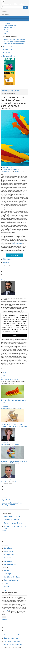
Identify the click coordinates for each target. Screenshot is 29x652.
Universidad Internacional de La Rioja (9, 310)
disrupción (5, 261)
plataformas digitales (7, 259)
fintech (4, 258)
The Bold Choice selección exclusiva (14, 41)
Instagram (5, 373)
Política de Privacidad (12, 641)
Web (4, 375)
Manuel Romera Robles (7, 480)
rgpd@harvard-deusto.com (13, 610)
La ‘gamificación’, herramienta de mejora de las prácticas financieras (14, 425)
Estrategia (7, 23)
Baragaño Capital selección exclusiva (14, 39)
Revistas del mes (9, 56)
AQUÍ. (16, 331)
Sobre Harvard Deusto (12, 516)
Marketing (7, 570)
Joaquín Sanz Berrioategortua (11, 169)
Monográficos (8, 49)
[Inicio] (14, 4)
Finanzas (6, 29)
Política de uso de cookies (13, 644)
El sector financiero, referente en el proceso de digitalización (14, 462)
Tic (5, 33)
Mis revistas (8, 561)
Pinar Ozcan (4, 406)
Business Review (5, 171)
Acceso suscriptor (5, 14)
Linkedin (5, 371)
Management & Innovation (7, 173)
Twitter (4, 372)
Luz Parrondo (5, 443)
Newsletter (14, 20)
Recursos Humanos (9, 27)
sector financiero (6, 263)
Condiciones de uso (11, 638)
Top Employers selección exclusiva (14, 43)
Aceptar (14, 335)
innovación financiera (17, 243)
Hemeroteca (4, 11)
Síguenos (4, 530)
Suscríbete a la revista (14, 17)
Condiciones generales (12, 634)
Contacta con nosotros (12, 519)
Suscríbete (8, 548)
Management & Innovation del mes (15, 527)
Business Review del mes (13, 523)
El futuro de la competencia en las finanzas (13, 401)
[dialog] (14, 326)
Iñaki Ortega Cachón (8, 167)
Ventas (6, 31)
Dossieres (6, 52)
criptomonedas (6, 262)
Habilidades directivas (10, 25)
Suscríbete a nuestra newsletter (9, 592)
